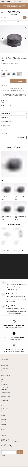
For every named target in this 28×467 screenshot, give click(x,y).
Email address (6, 452)
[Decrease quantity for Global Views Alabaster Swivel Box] (2, 81)
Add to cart (18, 81)
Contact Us (3, 429)
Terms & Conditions (5, 392)
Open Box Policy (4, 381)
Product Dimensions (5, 113)
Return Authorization (5, 427)
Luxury (2, 1)
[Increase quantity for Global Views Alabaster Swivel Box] (8, 81)
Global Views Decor (7, 63)
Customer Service (5, 375)
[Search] (25, 17)
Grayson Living (4, 365)
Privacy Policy (4, 389)
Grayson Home (4, 368)
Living (8, 1)
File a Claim (3, 419)
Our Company (4, 359)
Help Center (4, 415)
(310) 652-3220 (7, 440)
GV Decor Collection (18, 63)
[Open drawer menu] (2, 12)
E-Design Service (5, 403)
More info (20, 88)
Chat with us (20, 137)
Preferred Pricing (9, 105)
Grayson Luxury (4, 363)
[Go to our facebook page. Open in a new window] (3, 445)
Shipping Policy (4, 387)
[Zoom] (25, 27)
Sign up (19, 452)
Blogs (2, 410)
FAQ (2, 379)
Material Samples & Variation (7, 121)
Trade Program (4, 400)
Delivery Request (4, 408)
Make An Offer (9, 100)
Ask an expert (4, 133)
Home (14, 1)
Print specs (4, 130)
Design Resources (5, 396)
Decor (19, 1)
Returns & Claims (5, 384)
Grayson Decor (4, 370)
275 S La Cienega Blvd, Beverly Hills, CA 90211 (10, 441)
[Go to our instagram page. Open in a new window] (6, 445)
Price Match (3, 424)
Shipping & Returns (5, 125)
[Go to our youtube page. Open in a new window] (10, 445)
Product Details (4, 117)
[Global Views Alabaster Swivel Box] (14, 164)
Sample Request (4, 405)
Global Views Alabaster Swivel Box (8, 178)
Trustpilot (3, 455)
